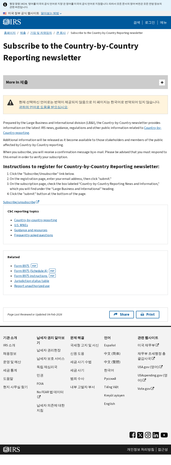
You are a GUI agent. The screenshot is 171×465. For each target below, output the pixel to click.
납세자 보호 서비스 (51, 358)
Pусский (110, 378)
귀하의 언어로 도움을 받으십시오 (43, 107)
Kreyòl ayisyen (114, 395)
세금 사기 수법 (81, 362)
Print (150, 314)
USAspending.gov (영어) (152, 377)
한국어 (109, 370)
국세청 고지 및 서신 (84, 345)
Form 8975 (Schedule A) (34, 271)
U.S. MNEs (21, 225)
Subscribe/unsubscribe (19, 202)
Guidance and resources (30, 230)
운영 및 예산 (12, 362)
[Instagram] (148, 434)
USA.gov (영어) (148, 367)
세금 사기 (77, 370)
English (109, 403)
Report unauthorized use (32, 286)
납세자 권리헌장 (49, 350)
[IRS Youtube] (164, 434)
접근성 (163, 449)
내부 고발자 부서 (82, 387)
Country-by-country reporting (35, 220)
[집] (12, 21)
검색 (136, 22)
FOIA (40, 383)
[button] (150, 22)
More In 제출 (17, 82)
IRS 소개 (9, 345)
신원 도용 (77, 353)
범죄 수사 (77, 378)
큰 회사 (61, 33)
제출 (23, 33)
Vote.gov (144, 388)
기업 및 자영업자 (41, 33)
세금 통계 (10, 370)
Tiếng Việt (111, 387)
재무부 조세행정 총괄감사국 (152, 356)
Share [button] (124, 314)
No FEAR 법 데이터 (50, 392)
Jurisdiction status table (31, 281)
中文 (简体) (112, 353)
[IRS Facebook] (133, 434)
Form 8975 (25, 266)
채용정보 (9, 353)
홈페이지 (10, 33)
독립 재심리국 (47, 367)
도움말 (8, 378)
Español (110, 345)
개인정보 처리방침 (140, 449)
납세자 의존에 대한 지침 (51, 408)
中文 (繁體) (112, 362)
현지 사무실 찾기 (15, 387)
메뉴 (163, 22)
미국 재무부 (146, 345)
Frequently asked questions (33, 235)
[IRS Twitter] (140, 434)
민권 (40, 375)
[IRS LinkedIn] (156, 434)
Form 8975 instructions (34, 276)
